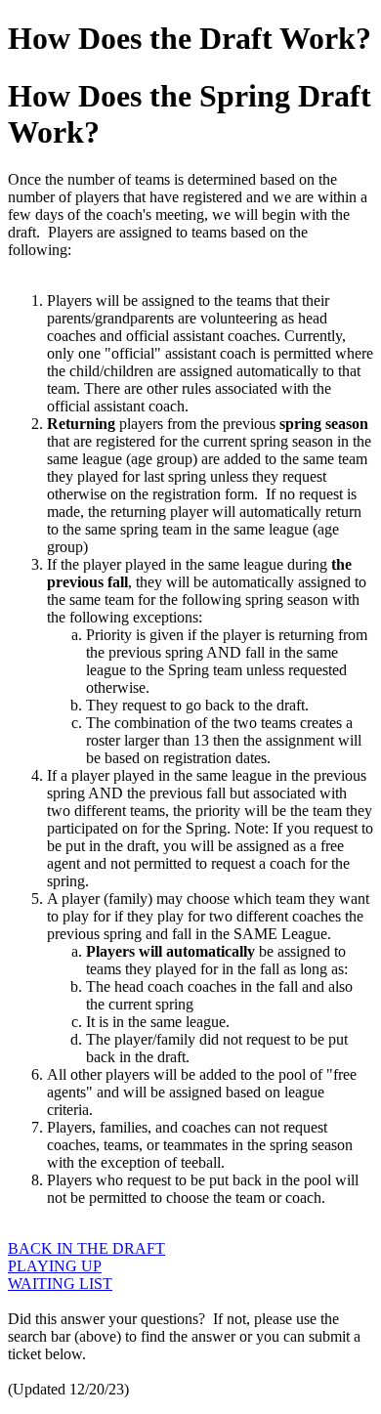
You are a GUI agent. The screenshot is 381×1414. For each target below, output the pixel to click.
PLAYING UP (55, 1266)
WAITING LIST (60, 1283)
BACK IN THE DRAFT (86, 1248)
